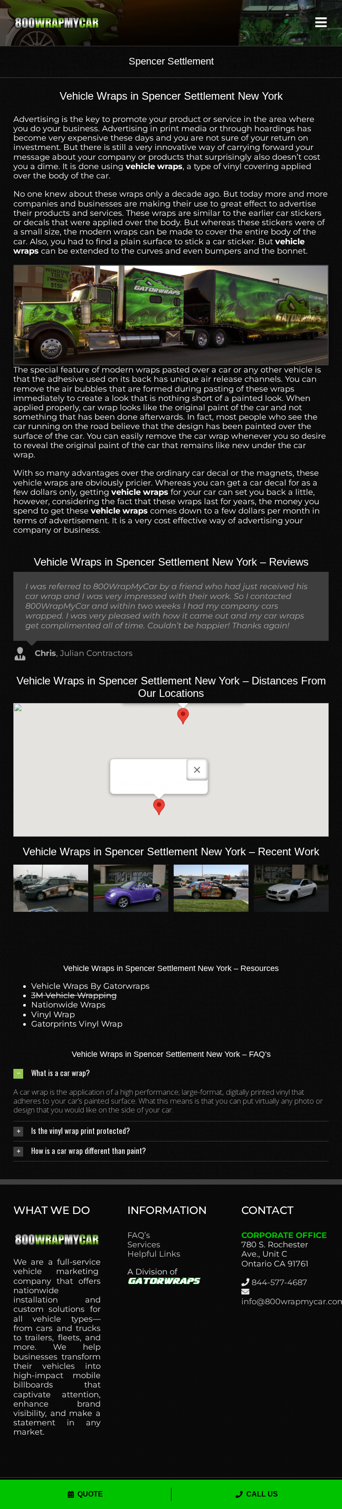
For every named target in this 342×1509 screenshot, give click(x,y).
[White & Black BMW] (131, 869)
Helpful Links (153, 1254)
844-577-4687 (279, 1282)
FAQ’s (138, 1235)
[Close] (197, 770)
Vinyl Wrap (53, 1014)
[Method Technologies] (211, 869)
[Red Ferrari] (291, 869)
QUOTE (90, 1494)
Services (143, 1245)
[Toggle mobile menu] (322, 22)
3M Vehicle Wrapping (74, 995)
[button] (183, 716)
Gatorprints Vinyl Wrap (76, 1024)
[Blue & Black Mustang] (50, 869)
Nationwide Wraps (68, 1005)
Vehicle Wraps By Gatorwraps (90, 986)
